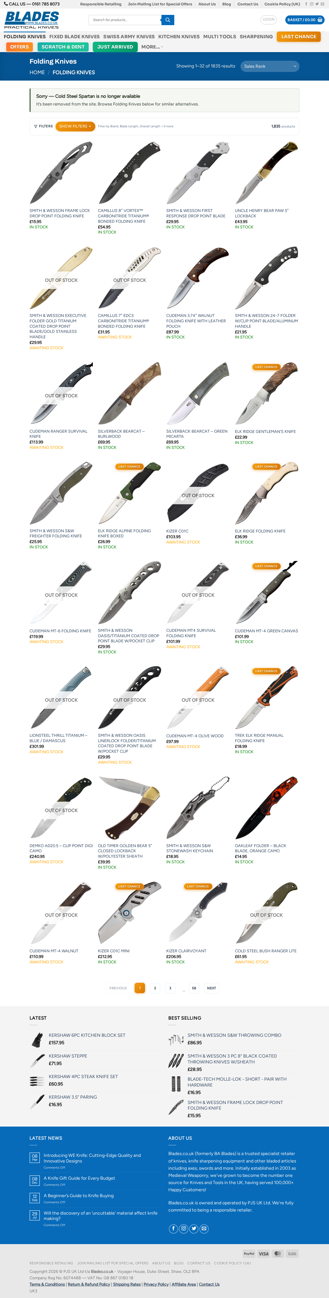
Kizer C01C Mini (114, 950)
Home (37, 72)
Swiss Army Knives (129, 37)
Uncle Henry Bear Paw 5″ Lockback (262, 213)
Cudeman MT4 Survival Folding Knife (191, 633)
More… (150, 47)
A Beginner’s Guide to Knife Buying (79, 1195)
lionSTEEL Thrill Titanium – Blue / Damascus (58, 738)
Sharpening (256, 37)
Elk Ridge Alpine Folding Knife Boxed (124, 533)
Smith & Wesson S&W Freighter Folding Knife (56, 533)
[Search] (167, 20)
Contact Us (247, 4)
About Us (207, 4)
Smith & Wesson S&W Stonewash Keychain (189, 848)
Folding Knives (25, 37)
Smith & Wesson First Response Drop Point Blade (195, 213)
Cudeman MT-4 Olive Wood (195, 735)
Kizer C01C (177, 531)
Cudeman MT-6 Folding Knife (60, 630)
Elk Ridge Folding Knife (260, 531)
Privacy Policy (156, 1284)
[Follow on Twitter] (317, 4)
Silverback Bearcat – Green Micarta (196, 434)
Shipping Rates (127, 1284)
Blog (226, 4)
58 (194, 988)
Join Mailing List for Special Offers (160, 4)
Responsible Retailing (101, 4)
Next (211, 988)
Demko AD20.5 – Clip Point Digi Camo (61, 848)
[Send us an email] (322, 4)
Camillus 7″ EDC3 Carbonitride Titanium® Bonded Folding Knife (123, 320)
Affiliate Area (184, 1284)
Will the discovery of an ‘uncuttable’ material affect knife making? (101, 1215)
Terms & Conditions (47, 1284)
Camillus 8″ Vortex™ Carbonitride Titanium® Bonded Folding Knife (123, 216)
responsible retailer (232, 1210)
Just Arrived (115, 47)
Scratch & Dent (63, 47)
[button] (268, 19)
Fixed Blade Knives (74, 37)
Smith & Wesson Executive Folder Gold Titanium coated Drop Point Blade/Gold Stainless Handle (58, 326)
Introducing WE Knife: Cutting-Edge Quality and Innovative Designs (92, 1157)
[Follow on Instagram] (311, 4)
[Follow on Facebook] (306, 4)
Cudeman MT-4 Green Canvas (266, 630)
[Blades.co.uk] (42, 20)
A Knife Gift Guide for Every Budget (79, 1178)
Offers (19, 47)
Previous (118, 988)
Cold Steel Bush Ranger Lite (266, 950)
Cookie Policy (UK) (282, 4)
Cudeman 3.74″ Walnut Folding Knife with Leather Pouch (196, 320)
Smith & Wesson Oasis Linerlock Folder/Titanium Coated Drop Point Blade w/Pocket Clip (127, 743)
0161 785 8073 (46, 4)
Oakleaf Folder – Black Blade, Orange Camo (260, 848)
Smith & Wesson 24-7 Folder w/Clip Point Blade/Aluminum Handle (266, 320)
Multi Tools (219, 37)
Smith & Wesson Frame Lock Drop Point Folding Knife (60, 213)
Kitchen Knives (179, 37)
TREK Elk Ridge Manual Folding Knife (259, 738)
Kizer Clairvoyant (186, 950)
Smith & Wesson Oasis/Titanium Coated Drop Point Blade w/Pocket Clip (128, 635)
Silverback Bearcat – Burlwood (121, 434)
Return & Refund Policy (89, 1284)
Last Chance (298, 37)
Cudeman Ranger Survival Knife (58, 434)
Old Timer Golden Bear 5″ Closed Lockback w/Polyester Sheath (125, 851)
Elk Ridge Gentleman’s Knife (265, 431)
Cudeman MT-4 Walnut (54, 950)
